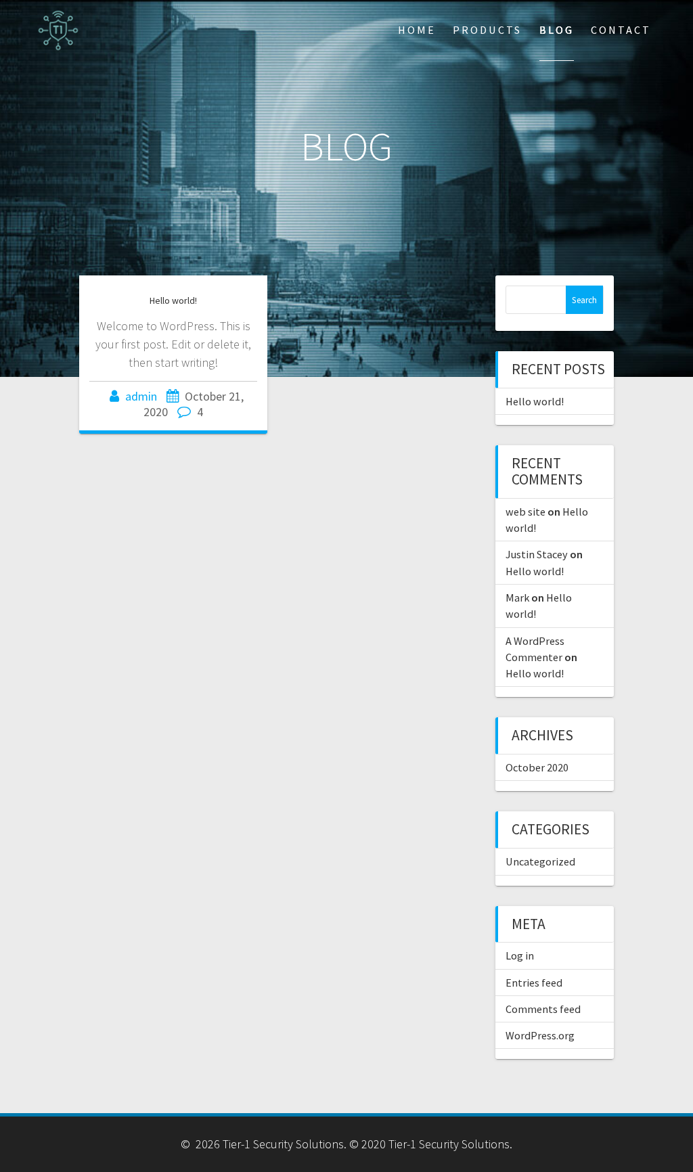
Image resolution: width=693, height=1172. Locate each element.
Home (417, 30)
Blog (556, 30)
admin (141, 396)
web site (525, 511)
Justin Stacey (537, 554)
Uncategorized (540, 861)
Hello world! (173, 300)
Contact (621, 30)
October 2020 (537, 767)
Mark (517, 597)
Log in (520, 955)
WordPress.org (540, 1035)
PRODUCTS (487, 30)
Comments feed (543, 1009)
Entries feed (534, 982)
